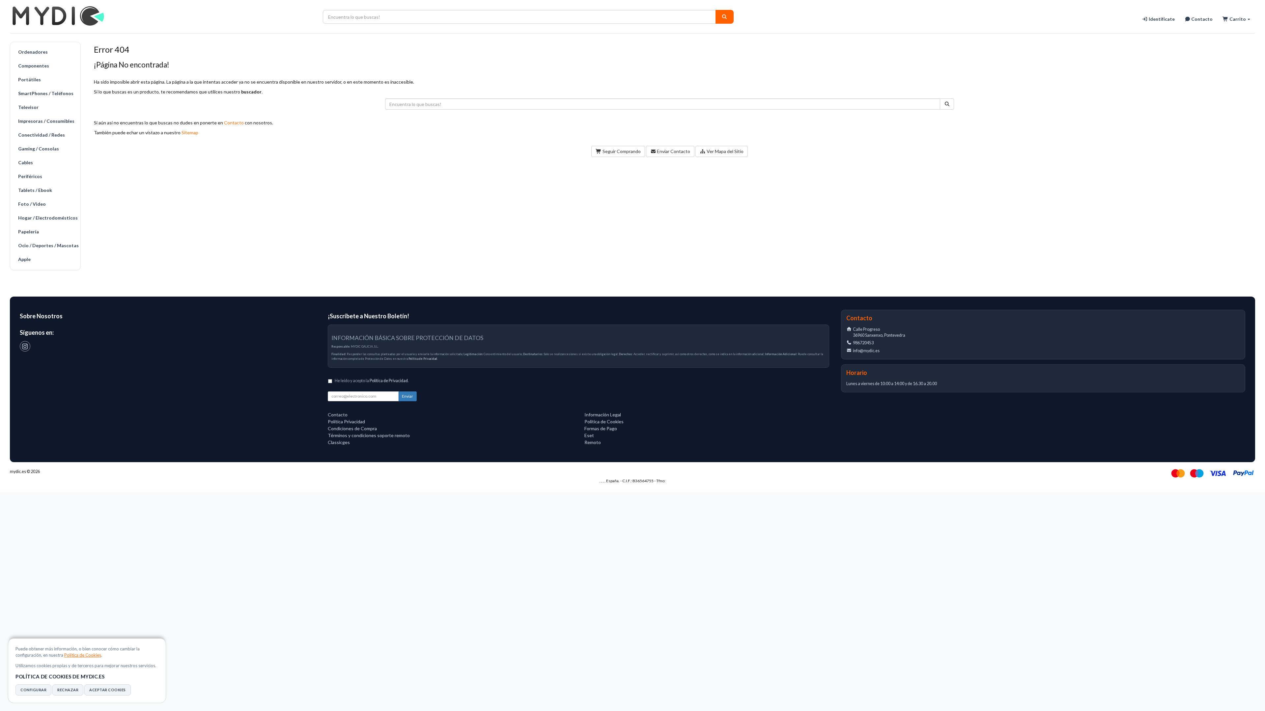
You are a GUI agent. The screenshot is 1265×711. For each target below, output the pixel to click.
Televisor (28, 107)
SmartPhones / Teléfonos (45, 93)
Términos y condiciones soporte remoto (369, 435)
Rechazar (67, 690)
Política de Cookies (82, 655)
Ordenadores (33, 52)
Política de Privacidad (422, 358)
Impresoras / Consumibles (46, 121)
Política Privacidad (346, 421)
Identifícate (1161, 19)
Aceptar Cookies (107, 690)
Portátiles (29, 79)
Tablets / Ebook (35, 190)
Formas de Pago (600, 428)
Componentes (33, 65)
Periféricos (30, 176)
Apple (24, 259)
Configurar (33, 690)
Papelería (28, 231)
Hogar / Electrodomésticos (47, 218)
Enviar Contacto (673, 151)
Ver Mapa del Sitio (725, 151)
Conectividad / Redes (41, 135)
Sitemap (190, 132)
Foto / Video (32, 204)
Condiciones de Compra (352, 428)
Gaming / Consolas (38, 148)
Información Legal (602, 414)
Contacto (1201, 19)
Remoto (592, 442)
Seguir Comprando (621, 151)
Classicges (339, 442)
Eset (589, 435)
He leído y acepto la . (372, 380)
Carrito (1237, 19)
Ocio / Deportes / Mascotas (47, 245)
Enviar (407, 396)
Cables (25, 162)
